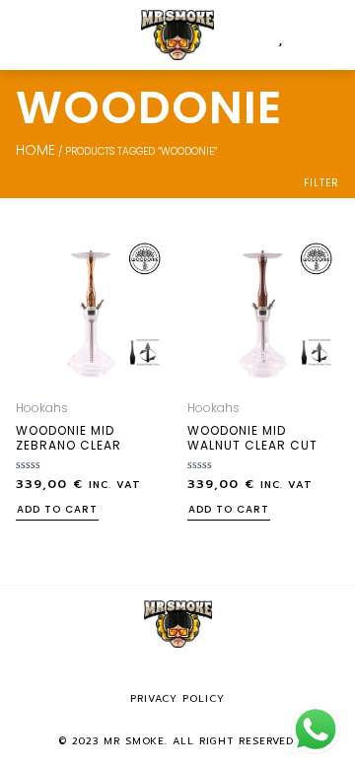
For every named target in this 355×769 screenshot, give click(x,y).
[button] (330, 35)
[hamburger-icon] (37, 35)
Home (35, 150)
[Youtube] (206, 674)
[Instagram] (177, 674)
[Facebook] (149, 674)
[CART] (298, 35)
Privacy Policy (177, 698)
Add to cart (57, 511)
